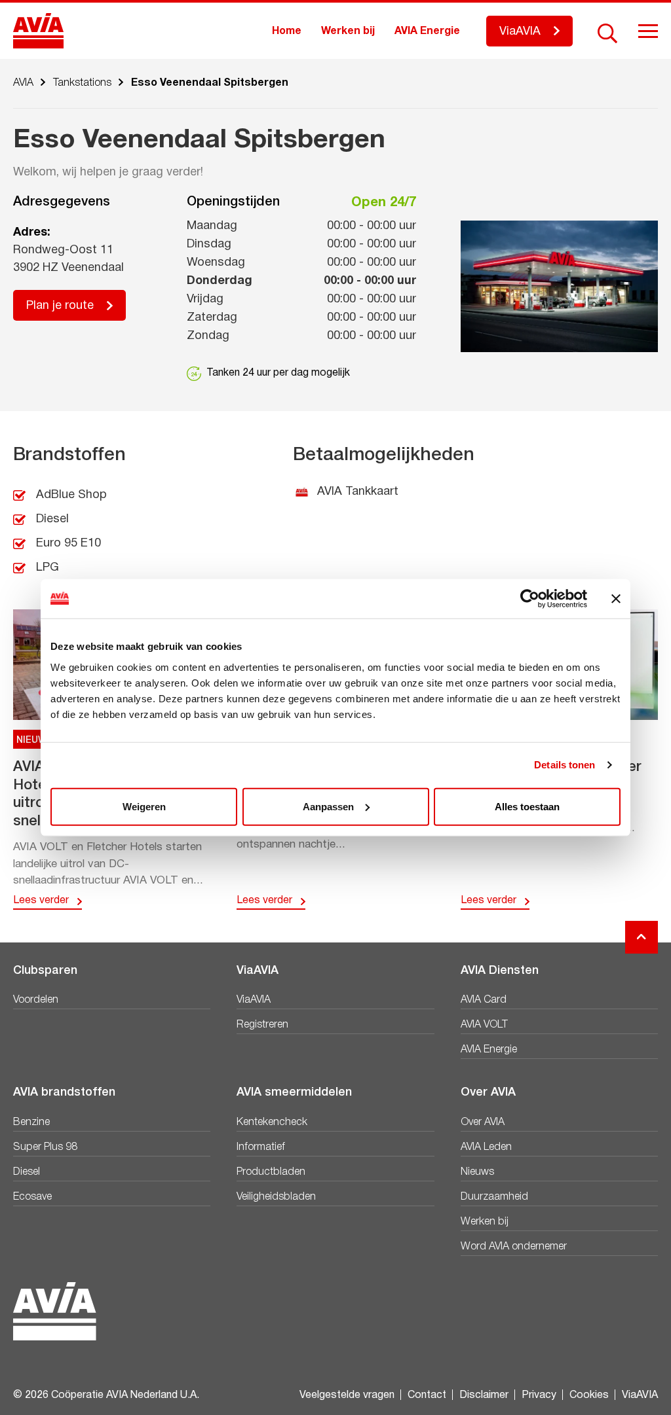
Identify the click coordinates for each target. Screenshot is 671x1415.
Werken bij (348, 31)
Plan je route (60, 306)
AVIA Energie (427, 31)
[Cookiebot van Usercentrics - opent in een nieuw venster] (529, 599)
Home (286, 31)
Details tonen (564, 764)
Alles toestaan (527, 806)
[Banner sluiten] (616, 598)
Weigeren (144, 806)
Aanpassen (328, 806)
